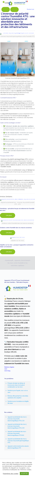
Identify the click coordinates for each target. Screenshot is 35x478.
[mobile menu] (32, 3)
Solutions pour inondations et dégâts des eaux (18, 402)
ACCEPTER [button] (24, 473)
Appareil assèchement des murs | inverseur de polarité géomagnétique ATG (18, 440)
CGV (5, 369)
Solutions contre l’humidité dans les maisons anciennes (16, 228)
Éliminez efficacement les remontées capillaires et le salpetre (18, 397)
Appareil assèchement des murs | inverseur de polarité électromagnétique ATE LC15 (17, 419)
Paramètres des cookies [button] (10, 473)
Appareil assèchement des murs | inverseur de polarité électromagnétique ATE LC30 (17, 426)
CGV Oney (7, 371)
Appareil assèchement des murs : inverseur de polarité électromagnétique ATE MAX (17, 433)
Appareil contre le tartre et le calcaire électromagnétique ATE (18, 447)
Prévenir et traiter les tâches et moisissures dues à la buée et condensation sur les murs (16, 385)
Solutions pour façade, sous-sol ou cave (18, 391)
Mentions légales (9, 367)
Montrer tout (30, 9)
